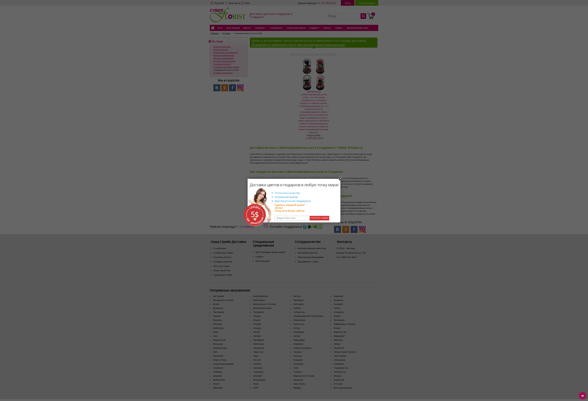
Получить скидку (319, 218)
